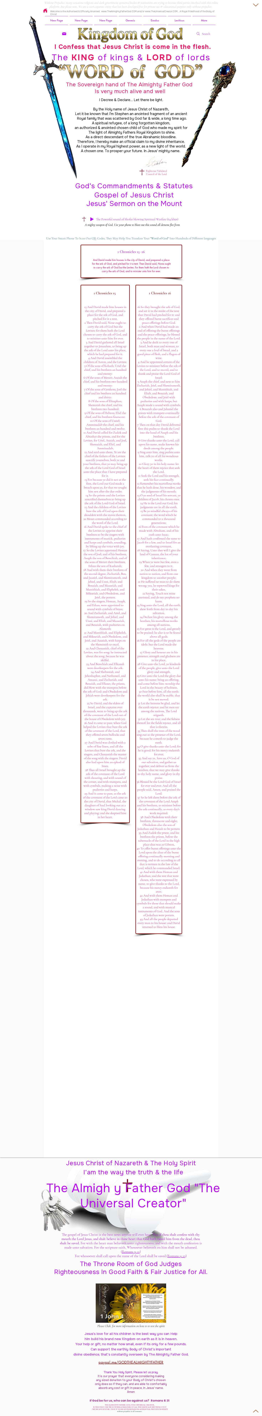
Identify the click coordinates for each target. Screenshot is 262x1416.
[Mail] (64, 33)
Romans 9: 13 (177, 1256)
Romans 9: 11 (131, 1252)
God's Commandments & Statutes (134, 185)
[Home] (45, 10)
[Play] (92, 219)
